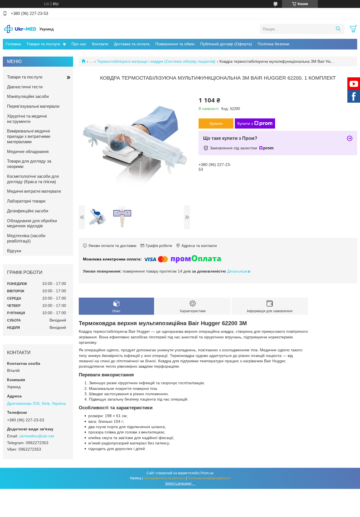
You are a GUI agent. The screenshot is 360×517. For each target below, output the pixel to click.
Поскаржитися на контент (164, 478)
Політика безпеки (273, 44)
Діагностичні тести (24, 86)
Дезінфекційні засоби (27, 210)
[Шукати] (338, 29)
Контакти (100, 44)
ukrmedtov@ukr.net (36, 436)
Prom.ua (207, 473)
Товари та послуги (43, 44)
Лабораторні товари (26, 201)
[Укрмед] (20, 28)
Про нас (78, 44)
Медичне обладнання (28, 151)
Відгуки (14, 250)
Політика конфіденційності (209, 478)
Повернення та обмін (175, 44)
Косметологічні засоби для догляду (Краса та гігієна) (33, 179)
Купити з (245, 123)
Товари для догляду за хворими (29, 164)
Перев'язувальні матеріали (33, 106)
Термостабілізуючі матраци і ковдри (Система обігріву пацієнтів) (156, 61)
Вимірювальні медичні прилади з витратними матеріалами (28, 136)
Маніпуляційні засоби (28, 96)
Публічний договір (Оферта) (226, 44)
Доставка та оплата (132, 44)
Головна (13, 44)
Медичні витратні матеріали (34, 191)
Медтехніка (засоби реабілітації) (26, 238)
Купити (216, 123)
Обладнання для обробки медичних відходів (32, 223)
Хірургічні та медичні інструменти (27, 119)
